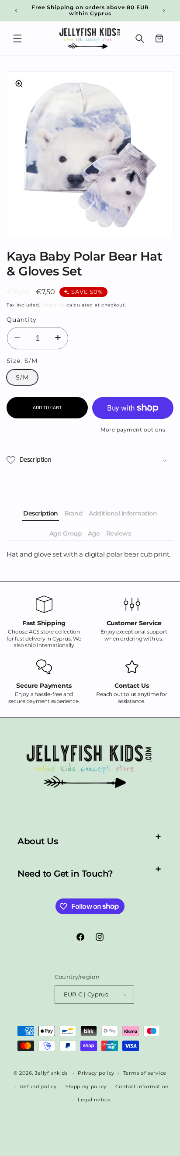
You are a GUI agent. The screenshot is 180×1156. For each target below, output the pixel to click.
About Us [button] (37, 841)
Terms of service (144, 1073)
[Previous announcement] (16, 10)
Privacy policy (96, 1073)
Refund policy (38, 1086)
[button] (17, 38)
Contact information (142, 1086)
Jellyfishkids (51, 1073)
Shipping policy (86, 1086)
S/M (22, 377)
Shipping (53, 305)
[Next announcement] (164, 10)
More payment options (132, 429)
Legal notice (94, 1100)
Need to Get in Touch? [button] (65, 873)
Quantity (22, 320)
